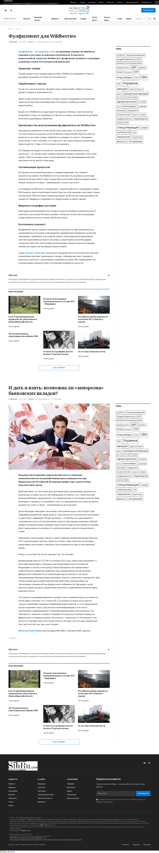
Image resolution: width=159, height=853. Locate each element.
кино (118, 106)
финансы (121, 141)
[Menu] (154, 18)
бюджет (140, 89)
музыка (135, 114)
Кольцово (128, 72)
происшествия (122, 123)
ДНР (134, 67)
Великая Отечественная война (129, 63)
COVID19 (120, 55)
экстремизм (135, 141)
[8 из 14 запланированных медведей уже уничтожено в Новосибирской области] (24, 305)
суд (135, 132)
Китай (120, 72)
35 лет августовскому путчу (92, 351)
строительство (124, 132)
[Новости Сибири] (79, 10)
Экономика (91, 2)
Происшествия (70, 19)
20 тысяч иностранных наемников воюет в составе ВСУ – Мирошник (59, 301)
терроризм (123, 137)
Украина (130, 83)
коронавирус (129, 106)
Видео (128, 19)
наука (143, 114)
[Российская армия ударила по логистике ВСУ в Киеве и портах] (94, 305)
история (142, 102)
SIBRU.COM (43, 825)
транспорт (137, 137)
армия (132, 89)
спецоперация (128, 127)
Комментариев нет (45, 42)
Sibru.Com (13, 42)
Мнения (101, 2)
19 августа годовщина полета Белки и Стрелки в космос (58, 352)
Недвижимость (147, 2)
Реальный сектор (38, 18)
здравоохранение (127, 101)
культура (121, 110)
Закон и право (107, 18)
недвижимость (124, 119)
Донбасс (142, 68)
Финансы (74, 2)
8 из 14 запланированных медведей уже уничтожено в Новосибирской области (32, 3)
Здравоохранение (132, 2)
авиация (122, 89)
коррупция (142, 106)
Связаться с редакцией (104, 802)
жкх (123, 97)
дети (118, 97)
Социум (82, 2)
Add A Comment (59, 368)
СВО (144, 77)
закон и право (132, 97)
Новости (26, 19)
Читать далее (13, 326)
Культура (120, 2)
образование (141, 119)
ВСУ (139, 59)
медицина (133, 110)
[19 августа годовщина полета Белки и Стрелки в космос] (59, 340)
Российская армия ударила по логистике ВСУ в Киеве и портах (93, 319)
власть (119, 94)
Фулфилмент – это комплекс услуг (37, 51)
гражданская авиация (136, 94)
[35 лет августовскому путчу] (94, 340)
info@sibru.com (25, 830)
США (118, 84)
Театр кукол (94, 18)
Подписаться (148, 10)
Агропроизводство (136, 55)
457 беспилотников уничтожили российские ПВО (23, 335)
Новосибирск (124, 77)
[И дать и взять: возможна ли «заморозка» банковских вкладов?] (59, 437)
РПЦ (136, 78)
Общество (110, 2)
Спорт (119, 19)
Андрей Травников (126, 59)
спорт (145, 127)
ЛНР (136, 72)
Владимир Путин (123, 68)
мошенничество (123, 115)
